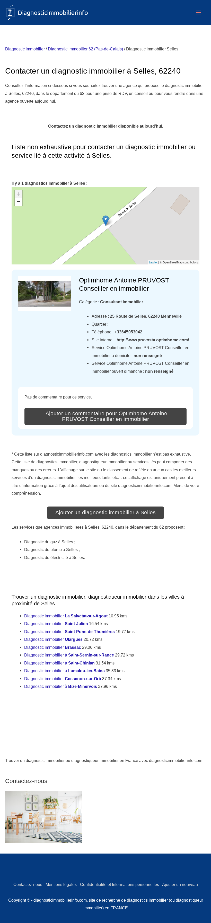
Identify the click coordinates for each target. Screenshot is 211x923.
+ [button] (18, 194)
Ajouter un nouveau (180, 884)
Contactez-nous (27, 884)
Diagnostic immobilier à (69, 655)
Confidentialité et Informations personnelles (119, 884)
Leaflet (153, 262)
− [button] (18, 202)
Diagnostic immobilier (25, 49)
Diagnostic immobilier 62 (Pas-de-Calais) (85, 49)
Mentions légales (61, 884)
